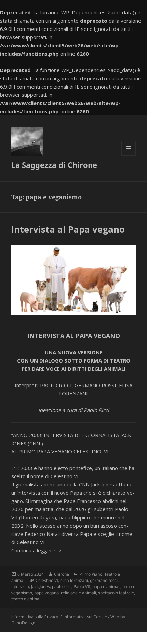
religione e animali (78, 593)
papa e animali (106, 586)
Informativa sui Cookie (85, 617)
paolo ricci (61, 586)
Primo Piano (90, 574)
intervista (20, 586)
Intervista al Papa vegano (68, 229)
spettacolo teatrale (116, 593)
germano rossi (104, 580)
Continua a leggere (36, 550)
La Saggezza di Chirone (54, 165)
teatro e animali (26, 599)
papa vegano (46, 593)
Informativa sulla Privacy (34, 617)
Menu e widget (129, 155)
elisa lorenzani (74, 580)
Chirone (61, 574)
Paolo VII (82, 586)
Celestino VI (47, 580)
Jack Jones (40, 586)
